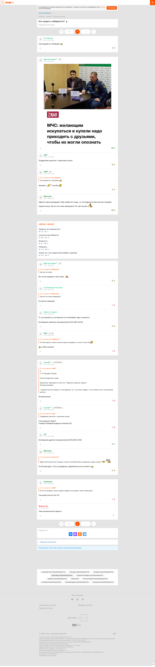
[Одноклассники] (80, 534)
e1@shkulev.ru (62, 650)
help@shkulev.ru (53, 654)
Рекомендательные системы (47, 655)
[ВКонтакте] (70, 534)
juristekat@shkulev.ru (98, 652)
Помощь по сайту (46, 608)
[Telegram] (84, 534)
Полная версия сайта (47, 605)
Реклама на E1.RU (85, 605)
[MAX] (75, 534)
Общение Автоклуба (59, 16)
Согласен (112, 8)
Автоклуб (48, 16)
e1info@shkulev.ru (86, 652)
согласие (102, 7)
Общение (41, 16)
